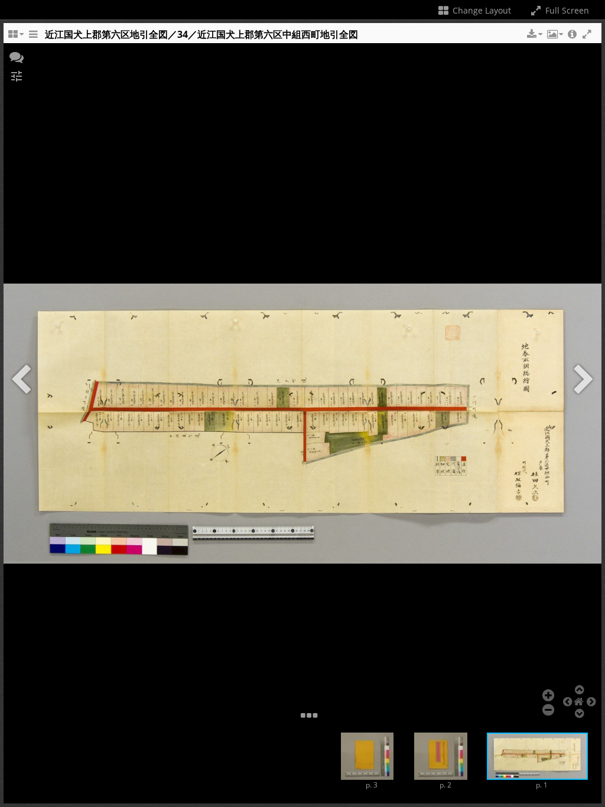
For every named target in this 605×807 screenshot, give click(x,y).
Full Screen (566, 10)
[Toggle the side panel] (33, 37)
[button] (533, 34)
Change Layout (480, 10)
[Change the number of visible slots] (15, 37)
